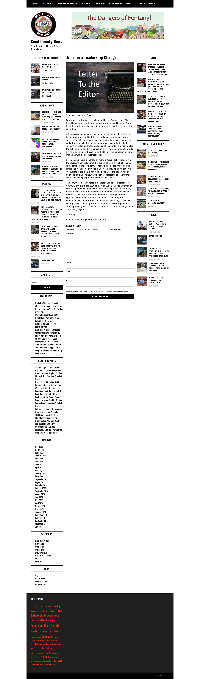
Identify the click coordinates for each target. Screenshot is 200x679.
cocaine (39, 637)
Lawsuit (33, 653)
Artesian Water (45, 611)
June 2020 (39, 497)
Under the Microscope (67, 3)
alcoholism (36, 611)
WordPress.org (41, 584)
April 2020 (39, 503)
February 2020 (41, 508)
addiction (43, 607)
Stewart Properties (37, 664)
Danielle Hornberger (38, 644)
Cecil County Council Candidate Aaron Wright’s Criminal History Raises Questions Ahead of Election (48, 332)
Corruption (39, 549)
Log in (37, 575)
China (36, 637)
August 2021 (40, 482)
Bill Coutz (53, 611)
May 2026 (39, 446)
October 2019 (40, 517)
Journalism (47, 648)
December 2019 (41, 514)
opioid (53, 654)
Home (35, 3)
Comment (70, 233)
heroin (36, 649)
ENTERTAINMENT (41, 552)
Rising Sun (53, 660)
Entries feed (40, 578)
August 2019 (40, 523)
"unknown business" (35, 607)
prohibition (38, 657)
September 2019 (41, 520)
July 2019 (38, 526)
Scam (60, 660)
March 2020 (40, 505)
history (39, 649)
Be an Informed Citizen (119, 3)
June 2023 (39, 464)
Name (69, 262)
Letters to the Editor (145, 3)
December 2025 (41, 458)
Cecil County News (46, 41)
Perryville (33, 657)
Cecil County (52, 616)
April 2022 (39, 467)
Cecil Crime (47, 3)
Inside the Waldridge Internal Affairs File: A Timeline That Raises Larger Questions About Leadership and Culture (49, 307)
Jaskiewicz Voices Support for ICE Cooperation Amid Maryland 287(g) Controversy (48, 350)
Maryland (43, 654)
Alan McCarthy (52, 606)
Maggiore (38, 654)
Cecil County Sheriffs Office (48, 631)
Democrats (50, 644)
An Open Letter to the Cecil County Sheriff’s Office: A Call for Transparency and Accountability (48, 341)
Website (69, 280)
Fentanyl (59, 644)
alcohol (32, 611)
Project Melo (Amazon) (48, 657)
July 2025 (39, 461)
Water (34, 668)
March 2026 (40, 449)
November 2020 (41, 485)
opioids (57, 654)
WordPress (166, 675)
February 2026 (41, 452)
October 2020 (40, 488)
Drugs (55, 644)
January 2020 (40, 511)
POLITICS (86, 3)
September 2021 (41, 479)
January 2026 (40, 455)
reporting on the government (42, 661)
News (37, 558)
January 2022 (40, 473)
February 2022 (41, 470)
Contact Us (100, 3)
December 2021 (41, 476)
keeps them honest (57, 649)
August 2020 (40, 494)
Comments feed (41, 581)
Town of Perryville (50, 664)
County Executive (51, 640)
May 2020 (39, 500)
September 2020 (41, 491)
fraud (32, 648)
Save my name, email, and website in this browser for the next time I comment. (97, 292)
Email (69, 271)
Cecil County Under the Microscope (44, 542)
